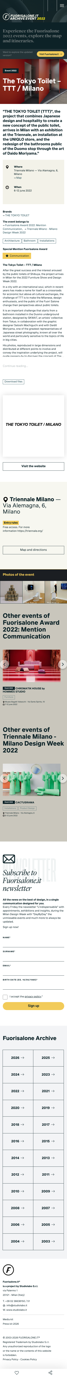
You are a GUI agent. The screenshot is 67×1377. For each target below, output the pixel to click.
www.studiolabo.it (16, 1310)
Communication (19, 256)
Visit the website (33, 466)
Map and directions (33, 550)
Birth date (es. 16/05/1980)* (20, 980)
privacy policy (33, 997)
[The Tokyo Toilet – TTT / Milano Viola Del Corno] (11, 592)
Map (19, 178)
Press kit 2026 (11, 1324)
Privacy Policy (10, 1359)
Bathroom (30, 241)
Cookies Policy (28, 1359)
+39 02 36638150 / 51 (17, 1301)
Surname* (9, 952)
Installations (47, 241)
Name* (7, 938)
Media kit (8, 1319)
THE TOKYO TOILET (16, 215)
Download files (13, 382)
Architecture (12, 241)
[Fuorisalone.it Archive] (24, 16)
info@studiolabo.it (17, 1305)
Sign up (33, 1006)
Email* (7, 966)
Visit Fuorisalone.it (49, 54)
